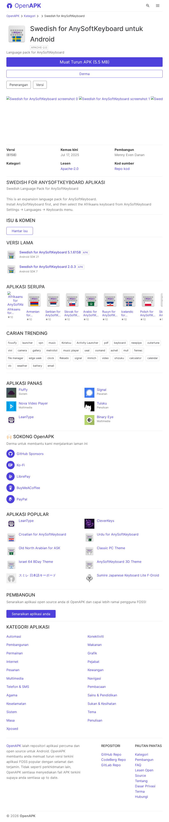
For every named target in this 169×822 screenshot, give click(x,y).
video (105, 358)
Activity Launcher (87, 342)
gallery (37, 350)
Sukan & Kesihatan (102, 704)
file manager (15, 358)
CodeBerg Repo (113, 760)
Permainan (14, 653)
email (51, 365)
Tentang (141, 781)
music (52, 342)
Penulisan (95, 720)
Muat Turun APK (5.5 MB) (84, 62)
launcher (27, 342)
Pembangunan (17, 645)
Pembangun (144, 760)
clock (50, 358)
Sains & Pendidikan (102, 695)
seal (86, 350)
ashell (114, 350)
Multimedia (14, 678)
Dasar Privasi (145, 786)
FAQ (138, 765)
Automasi (13, 636)
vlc (10, 365)
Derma (84, 74)
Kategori (29, 16)
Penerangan (18, 85)
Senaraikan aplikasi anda (31, 614)
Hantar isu (20, 231)
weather (22, 365)
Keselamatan (16, 704)
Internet (12, 662)
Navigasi (94, 678)
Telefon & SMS (17, 687)
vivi (10, 350)
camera (22, 350)
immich (91, 358)
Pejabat (93, 662)
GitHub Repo (111, 754)
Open (28, 5)
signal (78, 358)
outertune (153, 342)
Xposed (12, 729)
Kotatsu (66, 342)
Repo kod (122, 169)
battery (37, 365)
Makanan (95, 645)
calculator (135, 358)
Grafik (92, 653)
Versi (40, 85)
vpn (41, 342)
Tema (92, 712)
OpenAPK (12, 16)
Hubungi (141, 797)
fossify (12, 342)
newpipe (136, 342)
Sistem (11, 712)
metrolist (52, 350)
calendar (152, 358)
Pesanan (12, 670)
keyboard (120, 342)
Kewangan (95, 670)
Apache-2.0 (70, 169)
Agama (11, 695)
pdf (106, 342)
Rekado (64, 358)
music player (71, 350)
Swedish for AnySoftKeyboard (76, 29)
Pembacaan (97, 687)
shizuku (119, 358)
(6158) (11, 155)
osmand (100, 350)
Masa (10, 720)
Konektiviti (96, 636)
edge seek (35, 358)
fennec (138, 350)
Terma (140, 791)
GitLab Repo (111, 765)
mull (125, 350)
